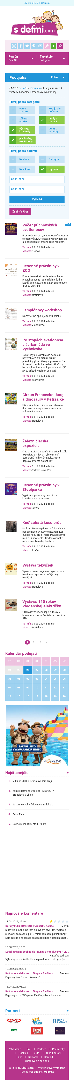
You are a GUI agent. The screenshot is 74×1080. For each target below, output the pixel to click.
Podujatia (35, 88)
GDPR (37, 1053)
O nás (19, 1057)
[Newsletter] (40, 46)
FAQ (29, 1049)
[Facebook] (20, 46)
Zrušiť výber (20, 211)
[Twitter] (27, 46)
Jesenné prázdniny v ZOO (40, 268)
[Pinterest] (34, 46)
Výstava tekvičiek (37, 565)
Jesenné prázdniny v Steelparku (40, 487)
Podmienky (58, 1049)
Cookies (23, 1053)
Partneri (41, 1049)
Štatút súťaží (53, 1053)
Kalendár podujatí (21, 653)
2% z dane (15, 1049)
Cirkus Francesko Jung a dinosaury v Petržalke (43, 397)
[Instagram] (14, 46)
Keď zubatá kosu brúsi (42, 522)
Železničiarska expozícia (35, 443)
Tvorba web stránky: (37, 1071)
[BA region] (37, 735)
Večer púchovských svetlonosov (39, 227)
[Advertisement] (37, 870)
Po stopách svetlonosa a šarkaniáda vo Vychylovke (42, 344)
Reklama (33, 1057)
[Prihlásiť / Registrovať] (47, 46)
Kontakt (48, 1057)
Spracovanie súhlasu (37, 1061)
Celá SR (23, 88)
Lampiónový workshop (42, 310)
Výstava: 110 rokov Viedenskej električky (41, 603)
